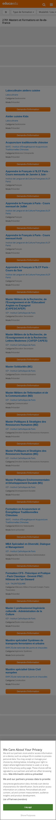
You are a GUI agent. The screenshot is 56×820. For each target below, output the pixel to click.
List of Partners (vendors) (15, 799)
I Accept (28, 807)
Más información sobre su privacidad (26, 774)
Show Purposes (28, 815)
